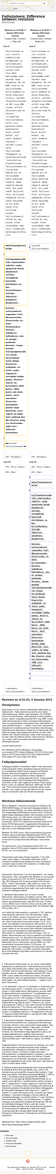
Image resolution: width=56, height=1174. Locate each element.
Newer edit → (41, 42)
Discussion (12, 8)
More (15, 8)
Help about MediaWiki (14, 1143)
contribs (21, 39)
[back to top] (28, 1153)
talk (15, 39)
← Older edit (15, 42)
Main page (9, 1135)
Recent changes (12, 1138)
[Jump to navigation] (4, 3)
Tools (53, 8)
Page (9, 8)
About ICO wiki (27, 1169)
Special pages (11, 1146)
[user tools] (51, 3)
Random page (11, 1141)
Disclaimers (39, 1169)
